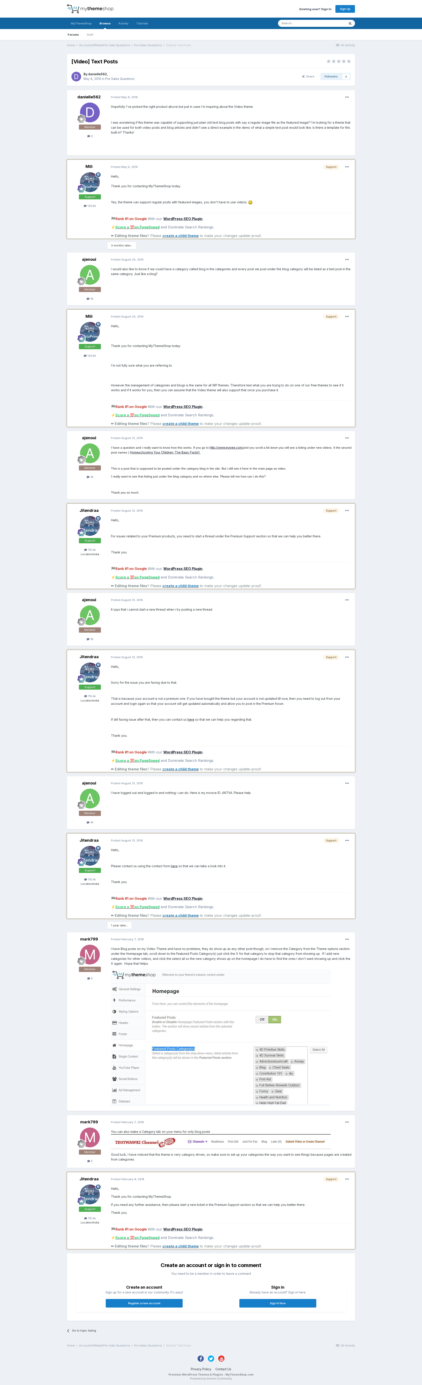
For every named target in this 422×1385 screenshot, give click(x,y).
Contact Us (223, 1369)
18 (91, 298)
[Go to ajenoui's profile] (90, 275)
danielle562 (97, 74)
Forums (73, 34)
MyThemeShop (81, 23)
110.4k (91, 549)
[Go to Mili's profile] (90, 182)
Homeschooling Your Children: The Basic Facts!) (165, 452)
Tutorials (142, 23)
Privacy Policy (201, 1369)
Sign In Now (278, 1303)
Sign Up (345, 9)
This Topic (332, 23)
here (190, 719)
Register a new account (144, 1303)
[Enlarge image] (250, 202)
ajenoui (89, 259)
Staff (90, 34)
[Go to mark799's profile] (90, 954)
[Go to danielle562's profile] (76, 76)
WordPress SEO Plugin (182, 219)
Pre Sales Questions (120, 79)
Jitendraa (89, 510)
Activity (123, 23)
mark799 (89, 939)
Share (309, 76)
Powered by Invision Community (211, 1378)
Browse (105, 23)
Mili (89, 166)
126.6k (91, 206)
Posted (124, 97)
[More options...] (347, 97)
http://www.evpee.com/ (226, 447)
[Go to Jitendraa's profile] (90, 526)
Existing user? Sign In (315, 9)
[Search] (350, 23)
